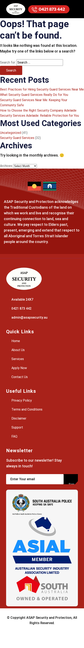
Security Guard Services (17, 138)
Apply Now (19, 368)
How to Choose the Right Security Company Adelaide (38, 110)
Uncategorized (10, 133)
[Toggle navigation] (74, 9)
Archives (6, 166)
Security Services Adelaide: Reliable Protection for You (39, 116)
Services (17, 359)
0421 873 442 (21, 308)
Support (17, 427)
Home (15, 341)
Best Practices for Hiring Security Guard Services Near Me (42, 89)
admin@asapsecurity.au (29, 317)
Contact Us (19, 377)
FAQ (14, 436)
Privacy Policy (21, 400)
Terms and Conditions (26, 409)
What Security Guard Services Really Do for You (34, 95)
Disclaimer (18, 418)
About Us (18, 350)
